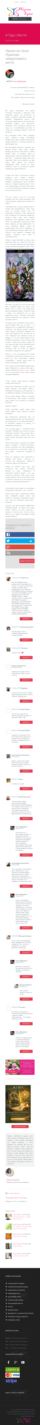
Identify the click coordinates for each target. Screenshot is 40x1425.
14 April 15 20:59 (19, 1033)
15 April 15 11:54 (15, 779)
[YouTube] (23, 1362)
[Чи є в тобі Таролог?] (12, 1193)
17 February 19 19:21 (17, 577)
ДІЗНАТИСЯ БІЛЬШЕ (20, 1126)
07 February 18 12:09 (17, 667)
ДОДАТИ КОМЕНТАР (27, 561)
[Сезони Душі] (26, 1422)
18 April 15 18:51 (15, 709)
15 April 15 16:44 (15, 756)
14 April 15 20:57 (19, 896)
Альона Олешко (13, 1180)
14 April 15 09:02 (15, 936)
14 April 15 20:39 (15, 796)
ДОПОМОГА (23, 2)
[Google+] (16, 1362)
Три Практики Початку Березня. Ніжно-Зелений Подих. (22, 1228)
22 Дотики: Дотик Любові (20, 1256)
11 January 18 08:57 (16, 688)
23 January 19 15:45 (16, 626)
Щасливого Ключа (23, 370)
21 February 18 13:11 (17, 648)
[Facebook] (8, 1362)
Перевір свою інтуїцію (16, 1197)
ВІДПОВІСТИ (26, 618)
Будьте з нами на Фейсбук (14, 1393)
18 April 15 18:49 (15, 730)
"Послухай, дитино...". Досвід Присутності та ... (22, 1218)
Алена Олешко (17, 1214)
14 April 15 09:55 (15, 864)
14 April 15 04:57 (15, 1007)
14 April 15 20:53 (19, 828)
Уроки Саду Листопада (20, 1236)
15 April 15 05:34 (23, 986)
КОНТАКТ (16, 2)
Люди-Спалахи (17, 1246)
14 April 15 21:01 (19, 962)
